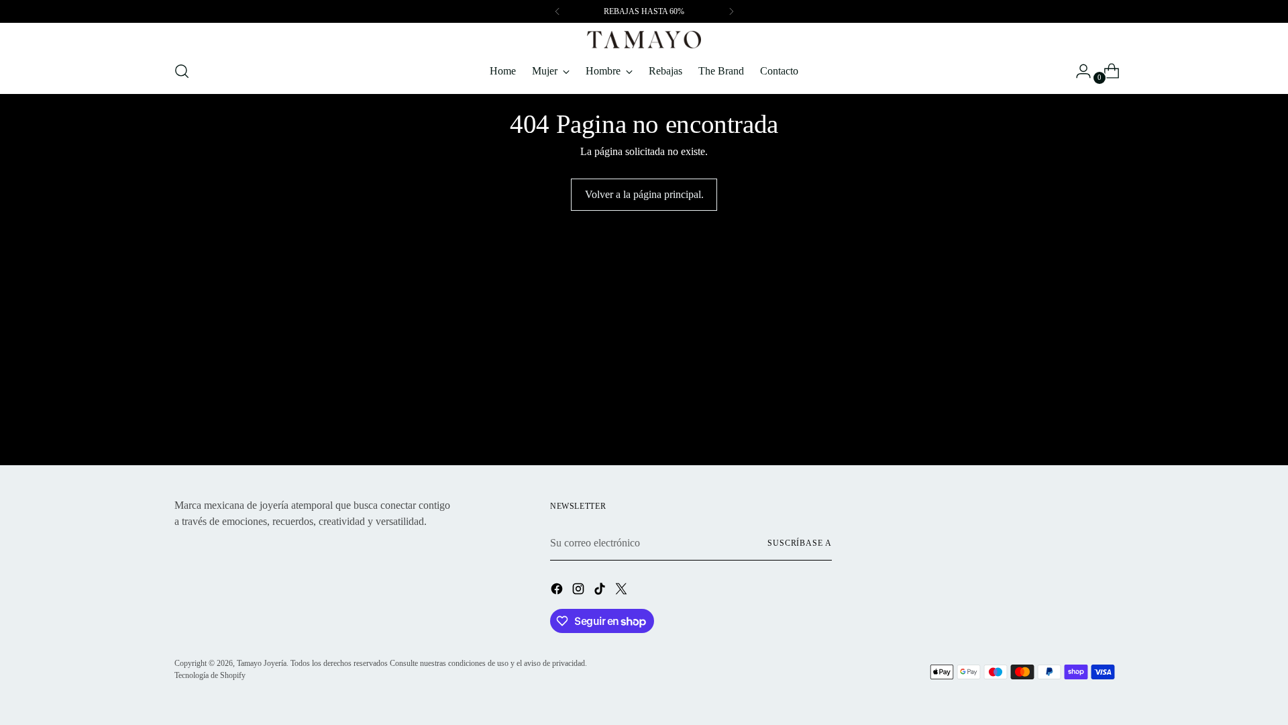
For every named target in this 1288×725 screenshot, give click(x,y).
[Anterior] (557, 11)
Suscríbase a (799, 543)
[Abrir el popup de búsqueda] (181, 71)
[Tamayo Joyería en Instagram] (580, 591)
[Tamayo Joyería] (644, 39)
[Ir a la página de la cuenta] (1078, 71)
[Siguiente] (731, 11)
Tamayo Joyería (261, 663)
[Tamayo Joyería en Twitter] (622, 591)
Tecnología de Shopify (210, 675)
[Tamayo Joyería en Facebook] (558, 591)
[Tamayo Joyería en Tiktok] (601, 591)
